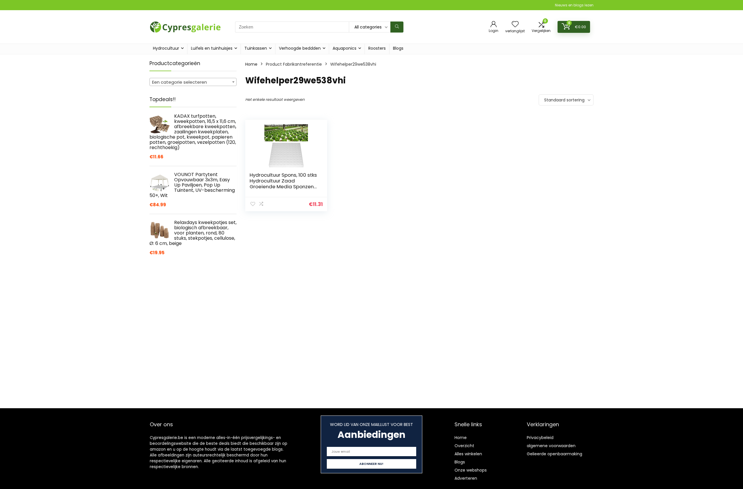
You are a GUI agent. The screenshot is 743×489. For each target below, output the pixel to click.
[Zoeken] (396, 27)
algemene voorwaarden (551, 446)
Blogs (398, 48)
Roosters (377, 48)
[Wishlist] (515, 24)
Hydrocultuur (166, 48)
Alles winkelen (468, 454)
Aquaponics (344, 48)
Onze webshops (471, 470)
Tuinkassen (255, 48)
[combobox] (193, 82)
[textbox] (193, 82)
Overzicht (464, 446)
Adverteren (466, 478)
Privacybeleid (540, 437)
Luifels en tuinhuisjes (211, 48)
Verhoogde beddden (300, 48)
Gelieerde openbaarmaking (554, 454)
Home (251, 64)
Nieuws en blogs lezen (574, 5)
